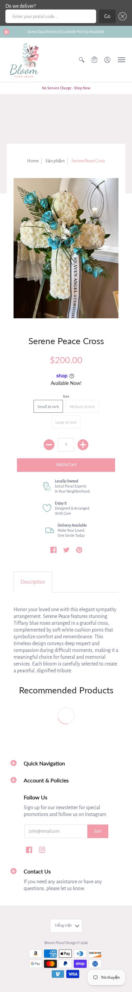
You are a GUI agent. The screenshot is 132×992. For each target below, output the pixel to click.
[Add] (83, 444)
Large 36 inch (66, 422)
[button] (121, 16)
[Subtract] (49, 444)
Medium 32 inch (82, 407)
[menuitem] (81, 60)
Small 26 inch (48, 407)
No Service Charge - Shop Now (66, 88)
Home (33, 161)
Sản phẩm (55, 161)
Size (66, 396)
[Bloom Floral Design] (25, 60)
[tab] (33, 581)
